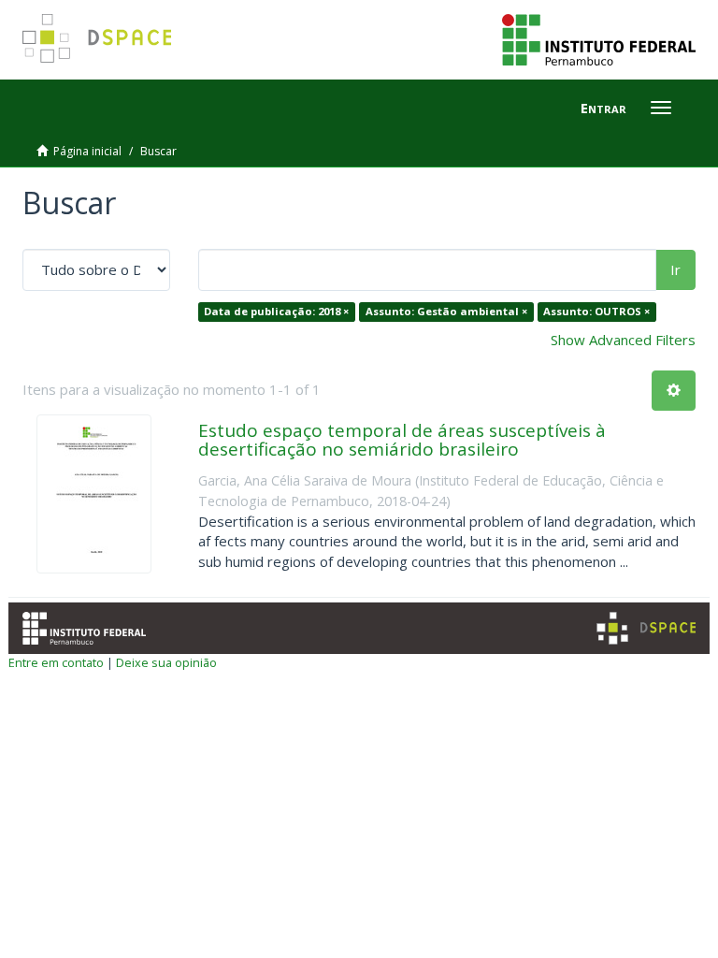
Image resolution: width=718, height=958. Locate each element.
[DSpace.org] (646, 628)
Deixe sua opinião (166, 662)
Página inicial (87, 151)
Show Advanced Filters (623, 339)
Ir (675, 269)
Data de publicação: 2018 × (276, 311)
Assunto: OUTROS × (596, 311)
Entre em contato (56, 662)
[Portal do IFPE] (599, 38)
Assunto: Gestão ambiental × (446, 311)
